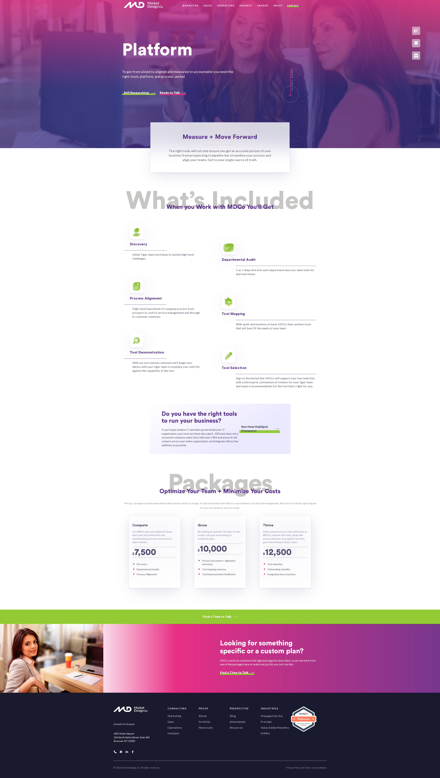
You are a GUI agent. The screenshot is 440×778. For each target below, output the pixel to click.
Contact (293, 5)
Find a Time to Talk (217, 616)
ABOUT (278, 5)
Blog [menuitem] (233, 715)
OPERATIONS (226, 5)
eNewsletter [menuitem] (238, 721)
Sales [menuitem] (171, 721)
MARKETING (191, 5)
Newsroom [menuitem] (206, 727)
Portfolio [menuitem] (205, 721)
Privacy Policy (293, 767)
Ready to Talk (170, 92)
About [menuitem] (203, 715)
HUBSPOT (246, 5)
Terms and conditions (316, 767)
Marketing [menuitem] (174, 715)
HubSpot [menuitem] (173, 733)
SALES (208, 5)
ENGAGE (262, 5)
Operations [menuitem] (175, 727)
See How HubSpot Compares (254, 428)
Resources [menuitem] (236, 727)
